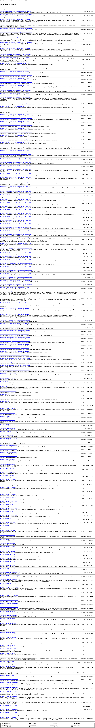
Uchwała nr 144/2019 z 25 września (7, 568)
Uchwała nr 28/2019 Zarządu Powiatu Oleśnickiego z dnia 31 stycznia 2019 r (16, 125)
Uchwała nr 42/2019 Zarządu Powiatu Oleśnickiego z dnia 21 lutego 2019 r (15, 177)
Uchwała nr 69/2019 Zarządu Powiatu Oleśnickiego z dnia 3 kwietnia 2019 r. (16, 280)
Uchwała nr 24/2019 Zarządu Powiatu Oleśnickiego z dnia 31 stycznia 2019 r (16, 109)
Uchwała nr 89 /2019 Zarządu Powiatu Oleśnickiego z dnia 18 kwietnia (15, 362)
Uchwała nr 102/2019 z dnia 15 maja (7, 413)
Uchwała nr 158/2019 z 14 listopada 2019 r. (9, 623)
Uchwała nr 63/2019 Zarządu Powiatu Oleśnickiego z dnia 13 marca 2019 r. (15, 259)
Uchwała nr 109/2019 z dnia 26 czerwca (8, 438)
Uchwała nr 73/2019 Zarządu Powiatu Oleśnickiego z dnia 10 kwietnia (14, 296)
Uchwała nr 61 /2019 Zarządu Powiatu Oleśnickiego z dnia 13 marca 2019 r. (16, 252)
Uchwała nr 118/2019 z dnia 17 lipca (7, 472)
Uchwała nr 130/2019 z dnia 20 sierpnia (8, 515)
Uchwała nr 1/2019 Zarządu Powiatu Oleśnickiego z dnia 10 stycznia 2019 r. (16, 11)
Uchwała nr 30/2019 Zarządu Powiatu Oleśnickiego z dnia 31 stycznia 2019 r (16, 132)
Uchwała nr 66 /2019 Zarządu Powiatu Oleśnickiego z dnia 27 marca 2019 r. (16, 270)
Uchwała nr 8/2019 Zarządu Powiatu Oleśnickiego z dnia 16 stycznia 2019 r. (16, 42)
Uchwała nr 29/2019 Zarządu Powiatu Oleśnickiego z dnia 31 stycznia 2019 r (16, 128)
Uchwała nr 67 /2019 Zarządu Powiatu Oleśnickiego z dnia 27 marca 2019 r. (16, 273)
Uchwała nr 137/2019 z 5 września (7, 543)
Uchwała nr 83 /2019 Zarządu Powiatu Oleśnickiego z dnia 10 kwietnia (15, 341)
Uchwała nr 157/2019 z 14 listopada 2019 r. (9, 618)
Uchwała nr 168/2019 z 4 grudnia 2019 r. (8, 666)
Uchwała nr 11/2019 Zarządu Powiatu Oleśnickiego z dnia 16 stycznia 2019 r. (16, 57)
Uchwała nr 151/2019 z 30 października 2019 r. (10, 595)
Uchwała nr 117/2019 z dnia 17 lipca (7, 468)
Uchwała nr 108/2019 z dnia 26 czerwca (8, 435)
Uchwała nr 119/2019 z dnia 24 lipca (7, 475)
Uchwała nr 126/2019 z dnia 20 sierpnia (8, 501)
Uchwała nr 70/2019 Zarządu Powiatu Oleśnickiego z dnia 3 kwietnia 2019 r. (16, 284)
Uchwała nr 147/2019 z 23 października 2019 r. (10, 579)
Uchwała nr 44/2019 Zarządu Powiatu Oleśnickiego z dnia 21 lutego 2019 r (15, 186)
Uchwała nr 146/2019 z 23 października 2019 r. (10, 575)
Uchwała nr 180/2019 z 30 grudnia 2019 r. (9, 717)
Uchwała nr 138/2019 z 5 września (7, 546)
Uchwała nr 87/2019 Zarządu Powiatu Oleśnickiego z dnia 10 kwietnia (14, 355)
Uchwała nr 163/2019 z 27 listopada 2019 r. (9, 645)
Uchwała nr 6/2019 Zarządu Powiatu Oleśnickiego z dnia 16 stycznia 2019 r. (16, 32)
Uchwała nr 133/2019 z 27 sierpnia (7, 525)
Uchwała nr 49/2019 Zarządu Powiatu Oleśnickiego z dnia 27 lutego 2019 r (15, 206)
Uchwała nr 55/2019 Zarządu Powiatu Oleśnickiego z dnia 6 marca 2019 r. (15, 227)
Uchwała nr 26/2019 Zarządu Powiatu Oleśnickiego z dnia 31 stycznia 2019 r (16, 118)
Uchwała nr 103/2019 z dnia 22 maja (7, 416)
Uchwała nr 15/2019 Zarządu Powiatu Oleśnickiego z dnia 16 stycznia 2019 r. (16, 75)
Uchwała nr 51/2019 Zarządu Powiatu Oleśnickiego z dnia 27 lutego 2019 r (15, 213)
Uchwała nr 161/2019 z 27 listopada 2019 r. (9, 637)
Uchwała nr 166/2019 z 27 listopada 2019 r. (9, 657)
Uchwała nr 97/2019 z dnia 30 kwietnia (8, 394)
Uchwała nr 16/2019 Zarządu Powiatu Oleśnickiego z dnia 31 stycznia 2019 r (16, 78)
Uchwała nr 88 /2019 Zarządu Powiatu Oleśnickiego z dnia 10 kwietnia (15, 358)
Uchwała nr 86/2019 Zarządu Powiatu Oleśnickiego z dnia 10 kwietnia (14, 351)
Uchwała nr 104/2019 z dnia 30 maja (7, 420)
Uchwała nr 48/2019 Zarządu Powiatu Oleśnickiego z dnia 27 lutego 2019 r (15, 202)
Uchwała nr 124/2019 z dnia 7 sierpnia (8, 494)
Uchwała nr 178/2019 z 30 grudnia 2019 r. (9, 709)
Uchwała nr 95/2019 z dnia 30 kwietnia (8, 386)
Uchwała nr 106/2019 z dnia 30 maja (7, 428)
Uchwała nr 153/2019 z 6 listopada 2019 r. (9, 603)
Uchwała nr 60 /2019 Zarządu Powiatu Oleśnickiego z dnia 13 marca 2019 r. (16, 248)
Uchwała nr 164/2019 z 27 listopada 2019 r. (9, 648)
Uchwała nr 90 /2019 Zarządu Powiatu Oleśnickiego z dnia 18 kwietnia (15, 365)
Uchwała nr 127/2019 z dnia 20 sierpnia (8, 504)
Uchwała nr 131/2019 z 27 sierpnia (7, 518)
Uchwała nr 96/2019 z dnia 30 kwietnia (8, 391)
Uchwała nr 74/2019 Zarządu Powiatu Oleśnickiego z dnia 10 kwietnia (14, 302)
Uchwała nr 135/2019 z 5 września (7, 535)
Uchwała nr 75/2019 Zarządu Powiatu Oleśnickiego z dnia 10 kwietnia (14, 308)
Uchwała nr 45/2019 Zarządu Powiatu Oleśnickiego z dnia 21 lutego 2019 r (15, 191)
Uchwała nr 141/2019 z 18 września (7, 558)
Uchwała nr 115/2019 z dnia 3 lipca (7, 459)
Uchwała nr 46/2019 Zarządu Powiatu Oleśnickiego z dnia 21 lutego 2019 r (15, 194)
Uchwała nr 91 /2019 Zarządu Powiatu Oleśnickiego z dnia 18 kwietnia (15, 370)
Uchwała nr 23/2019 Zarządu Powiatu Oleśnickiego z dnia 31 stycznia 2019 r (16, 106)
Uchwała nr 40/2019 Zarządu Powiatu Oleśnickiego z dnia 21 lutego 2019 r (15, 169)
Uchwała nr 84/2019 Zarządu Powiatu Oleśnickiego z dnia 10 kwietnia (14, 344)
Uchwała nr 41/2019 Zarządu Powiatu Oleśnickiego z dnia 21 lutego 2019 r (15, 173)
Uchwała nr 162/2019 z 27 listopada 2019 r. (9, 641)
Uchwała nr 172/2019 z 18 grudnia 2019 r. (9, 682)
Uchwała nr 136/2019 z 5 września (7, 539)
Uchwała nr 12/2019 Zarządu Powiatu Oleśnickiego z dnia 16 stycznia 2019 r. (16, 63)
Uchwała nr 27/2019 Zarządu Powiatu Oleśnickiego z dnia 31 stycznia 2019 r (16, 121)
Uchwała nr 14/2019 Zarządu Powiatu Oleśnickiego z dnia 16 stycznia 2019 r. (16, 71)
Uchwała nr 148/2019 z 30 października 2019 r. (10, 583)
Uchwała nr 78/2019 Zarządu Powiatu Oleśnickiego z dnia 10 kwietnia (14, 323)
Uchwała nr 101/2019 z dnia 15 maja (7, 408)
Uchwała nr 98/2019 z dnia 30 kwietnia (8, 398)
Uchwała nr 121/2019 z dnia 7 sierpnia (8, 483)
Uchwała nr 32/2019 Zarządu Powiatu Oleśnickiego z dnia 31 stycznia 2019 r (16, 139)
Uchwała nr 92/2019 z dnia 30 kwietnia (8, 373)
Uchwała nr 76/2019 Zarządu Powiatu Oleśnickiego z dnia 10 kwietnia (14, 314)
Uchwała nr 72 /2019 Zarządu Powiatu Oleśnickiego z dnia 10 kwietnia (15, 291)
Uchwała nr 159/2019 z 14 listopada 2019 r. (9, 627)
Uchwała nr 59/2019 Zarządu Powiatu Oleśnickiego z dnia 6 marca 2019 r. (15, 243)
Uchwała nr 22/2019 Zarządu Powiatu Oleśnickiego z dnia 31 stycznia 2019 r (16, 103)
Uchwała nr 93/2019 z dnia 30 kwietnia (8, 378)
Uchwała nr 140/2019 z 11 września (7, 554)
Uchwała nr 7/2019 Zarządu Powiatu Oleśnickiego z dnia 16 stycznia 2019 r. (16, 37)
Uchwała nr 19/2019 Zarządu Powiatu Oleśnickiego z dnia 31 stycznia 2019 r (16, 90)
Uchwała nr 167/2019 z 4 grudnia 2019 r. (8, 661)
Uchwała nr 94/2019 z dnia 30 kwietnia (8, 381)
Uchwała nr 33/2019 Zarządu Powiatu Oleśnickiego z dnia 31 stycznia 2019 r (16, 142)
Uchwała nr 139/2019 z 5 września (7, 551)
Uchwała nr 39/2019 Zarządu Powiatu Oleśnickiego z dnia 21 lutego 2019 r (15, 165)
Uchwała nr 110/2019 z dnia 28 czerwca (8, 442)
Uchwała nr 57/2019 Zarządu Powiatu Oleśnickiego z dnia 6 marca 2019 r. (15, 234)
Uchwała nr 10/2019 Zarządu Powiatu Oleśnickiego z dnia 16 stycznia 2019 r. (16, 54)
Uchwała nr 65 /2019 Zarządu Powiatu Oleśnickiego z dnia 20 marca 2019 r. (16, 266)
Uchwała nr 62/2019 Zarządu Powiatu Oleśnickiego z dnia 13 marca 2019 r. (15, 256)
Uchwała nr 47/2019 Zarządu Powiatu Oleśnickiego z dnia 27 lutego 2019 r (15, 199)
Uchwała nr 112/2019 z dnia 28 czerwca (8, 449)
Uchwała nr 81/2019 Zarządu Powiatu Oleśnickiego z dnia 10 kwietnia (14, 334)
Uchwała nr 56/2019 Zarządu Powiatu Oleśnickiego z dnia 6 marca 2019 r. (15, 230)
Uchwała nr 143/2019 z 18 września (7, 565)
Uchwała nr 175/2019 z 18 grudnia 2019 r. (9, 696)
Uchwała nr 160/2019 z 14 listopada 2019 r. (9, 632)
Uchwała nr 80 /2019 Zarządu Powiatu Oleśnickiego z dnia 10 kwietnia (15, 330)
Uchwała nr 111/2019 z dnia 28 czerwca (8, 445)
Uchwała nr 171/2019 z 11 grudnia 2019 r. (9, 679)
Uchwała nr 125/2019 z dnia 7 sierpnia (8, 497)
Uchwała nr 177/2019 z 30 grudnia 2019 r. (9, 705)
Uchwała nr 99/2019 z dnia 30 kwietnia (8, 401)
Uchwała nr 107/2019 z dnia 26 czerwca (8, 431)
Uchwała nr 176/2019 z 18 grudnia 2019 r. (9, 701)
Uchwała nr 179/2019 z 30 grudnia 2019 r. (9, 712)
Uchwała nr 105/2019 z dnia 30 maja (7, 424)
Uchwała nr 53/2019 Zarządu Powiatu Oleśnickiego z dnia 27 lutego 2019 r (15, 220)
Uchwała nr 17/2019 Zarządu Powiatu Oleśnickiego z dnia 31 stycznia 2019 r (16, 82)
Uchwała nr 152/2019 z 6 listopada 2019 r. (9, 600)
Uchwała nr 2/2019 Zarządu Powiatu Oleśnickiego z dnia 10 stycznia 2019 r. (16, 14)
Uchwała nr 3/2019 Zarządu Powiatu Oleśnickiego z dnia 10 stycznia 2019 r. (16, 19)
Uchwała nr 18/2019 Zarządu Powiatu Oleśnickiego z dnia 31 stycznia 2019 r (16, 85)
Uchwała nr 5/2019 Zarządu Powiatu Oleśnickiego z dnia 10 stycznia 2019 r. (16, 28)
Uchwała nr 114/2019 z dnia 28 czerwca (8, 456)
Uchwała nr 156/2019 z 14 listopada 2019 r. (9, 615)
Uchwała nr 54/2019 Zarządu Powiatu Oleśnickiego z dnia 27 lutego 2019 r (15, 223)
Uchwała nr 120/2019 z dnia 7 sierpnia (8, 479)
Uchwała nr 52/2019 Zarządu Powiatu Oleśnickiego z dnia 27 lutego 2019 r (15, 216)
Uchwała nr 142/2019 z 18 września (7, 561)
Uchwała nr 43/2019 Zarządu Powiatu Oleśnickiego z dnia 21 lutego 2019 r (15, 181)
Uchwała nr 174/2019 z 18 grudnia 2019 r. (9, 691)
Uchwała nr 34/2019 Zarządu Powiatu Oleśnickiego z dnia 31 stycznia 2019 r (16, 145)
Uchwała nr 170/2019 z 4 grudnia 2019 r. (8, 675)
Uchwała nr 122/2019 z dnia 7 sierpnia (8, 487)
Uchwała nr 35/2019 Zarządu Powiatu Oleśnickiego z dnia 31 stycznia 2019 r (16, 150)
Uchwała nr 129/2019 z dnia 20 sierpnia (8, 511)
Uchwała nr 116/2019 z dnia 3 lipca (7, 464)
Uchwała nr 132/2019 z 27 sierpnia (7, 522)
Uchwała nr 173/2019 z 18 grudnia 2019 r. (9, 687)
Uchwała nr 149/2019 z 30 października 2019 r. (10, 587)
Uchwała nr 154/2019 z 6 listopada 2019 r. (9, 607)
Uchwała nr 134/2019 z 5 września (7, 530)
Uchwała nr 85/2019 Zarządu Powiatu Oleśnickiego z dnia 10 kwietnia (14, 348)
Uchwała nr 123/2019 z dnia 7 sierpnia (8, 490)
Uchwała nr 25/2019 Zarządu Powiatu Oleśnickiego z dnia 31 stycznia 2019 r (16, 114)
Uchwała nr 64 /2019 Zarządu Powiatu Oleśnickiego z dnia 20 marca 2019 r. (16, 263)
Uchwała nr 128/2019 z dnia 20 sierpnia (8, 508)
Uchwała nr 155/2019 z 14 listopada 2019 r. (9, 611)
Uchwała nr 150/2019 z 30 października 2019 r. (10, 591)
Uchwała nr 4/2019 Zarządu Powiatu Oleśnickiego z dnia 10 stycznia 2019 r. (16, 24)
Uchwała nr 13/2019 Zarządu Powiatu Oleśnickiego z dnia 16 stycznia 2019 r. (16, 66)
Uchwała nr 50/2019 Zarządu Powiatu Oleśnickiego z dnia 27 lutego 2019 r (15, 209)
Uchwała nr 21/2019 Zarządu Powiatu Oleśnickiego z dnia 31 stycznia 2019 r (16, 97)
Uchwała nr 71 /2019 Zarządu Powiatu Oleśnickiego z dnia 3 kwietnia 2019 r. (16, 287)
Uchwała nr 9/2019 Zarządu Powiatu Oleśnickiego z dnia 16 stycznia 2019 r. (16, 48)
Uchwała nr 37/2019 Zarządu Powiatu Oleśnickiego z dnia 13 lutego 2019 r (15, 158)
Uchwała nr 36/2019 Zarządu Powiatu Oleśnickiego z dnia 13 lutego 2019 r (15, 154)
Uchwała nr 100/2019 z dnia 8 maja (7, 404)
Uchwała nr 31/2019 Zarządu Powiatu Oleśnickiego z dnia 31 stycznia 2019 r (16, 135)
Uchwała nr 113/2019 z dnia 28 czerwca (8, 452)
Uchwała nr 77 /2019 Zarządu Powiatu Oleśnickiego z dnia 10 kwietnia (15, 320)
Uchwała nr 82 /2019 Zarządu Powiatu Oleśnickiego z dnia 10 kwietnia (15, 337)
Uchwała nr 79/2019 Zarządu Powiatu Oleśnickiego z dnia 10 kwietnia (14, 327)
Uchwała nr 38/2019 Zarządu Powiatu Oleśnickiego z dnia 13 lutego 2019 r (15, 162)
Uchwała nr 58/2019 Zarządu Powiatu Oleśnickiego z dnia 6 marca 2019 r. (15, 237)
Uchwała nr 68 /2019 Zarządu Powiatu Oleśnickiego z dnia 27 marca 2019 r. (16, 277)
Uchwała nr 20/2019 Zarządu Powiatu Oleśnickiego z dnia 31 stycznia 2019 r (16, 93)
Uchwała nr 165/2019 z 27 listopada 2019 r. (9, 653)
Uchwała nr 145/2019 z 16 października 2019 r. (10, 572)
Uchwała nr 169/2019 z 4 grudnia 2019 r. (8, 670)
